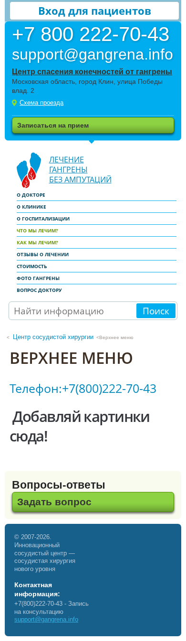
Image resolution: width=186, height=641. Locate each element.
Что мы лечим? (37, 230)
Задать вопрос (54, 501)
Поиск (156, 310)
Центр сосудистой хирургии (53, 337)
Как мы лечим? (37, 242)
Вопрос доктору (39, 290)
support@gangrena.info (46, 619)
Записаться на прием (53, 125)
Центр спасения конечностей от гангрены (92, 72)
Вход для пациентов (94, 10)
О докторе (31, 194)
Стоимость (32, 266)
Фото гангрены (38, 278)
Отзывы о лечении (43, 254)
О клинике (31, 206)
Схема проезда (41, 102)
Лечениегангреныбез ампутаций (80, 169)
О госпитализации (43, 218)
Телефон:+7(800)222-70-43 (83, 388)
